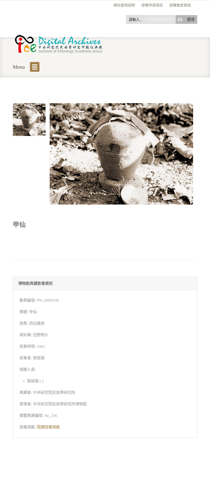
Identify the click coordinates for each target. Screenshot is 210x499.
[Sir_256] (29, 119)
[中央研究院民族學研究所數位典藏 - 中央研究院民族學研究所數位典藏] (59, 43)
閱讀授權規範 (48, 427)
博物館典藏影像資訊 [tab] (35, 283)
